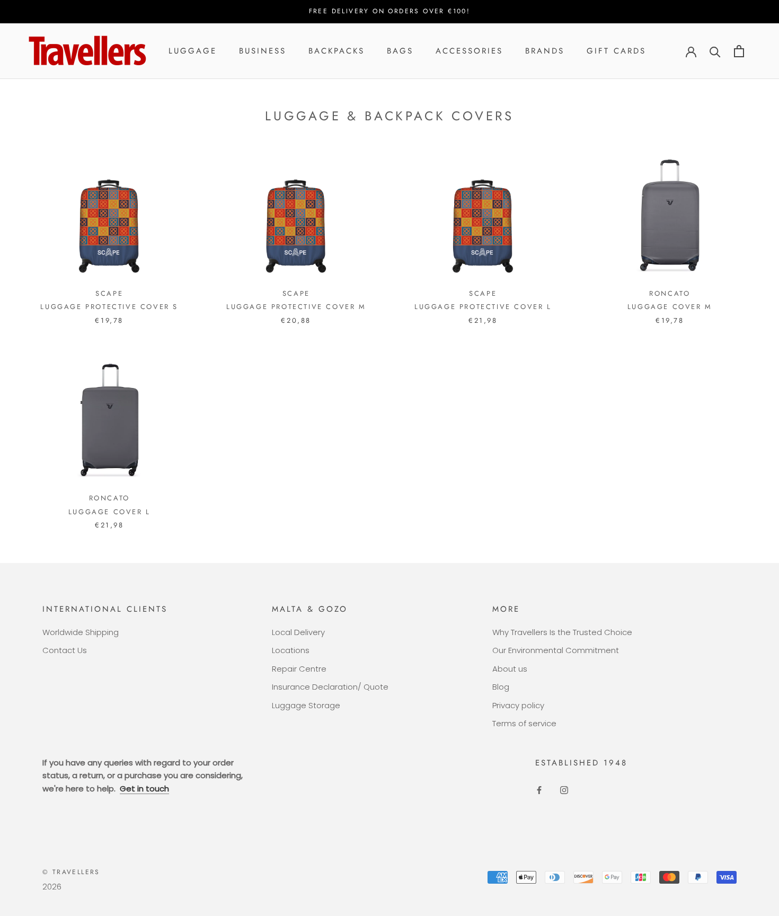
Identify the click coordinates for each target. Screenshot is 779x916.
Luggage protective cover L (483, 307)
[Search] (715, 51)
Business (262, 51)
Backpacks (336, 51)
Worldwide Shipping (80, 632)
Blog (500, 686)
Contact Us (64, 650)
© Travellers (71, 872)
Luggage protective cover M (296, 307)
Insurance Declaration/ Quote (330, 686)
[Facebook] (539, 789)
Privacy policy (518, 705)
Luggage (193, 51)
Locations (290, 650)
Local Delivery (298, 632)
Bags (400, 51)
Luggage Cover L (109, 512)
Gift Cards (616, 51)
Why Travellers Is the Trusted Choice (562, 632)
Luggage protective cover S (109, 307)
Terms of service (524, 723)
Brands (544, 51)
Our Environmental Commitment (555, 650)
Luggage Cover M (669, 307)
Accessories (469, 51)
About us (509, 668)
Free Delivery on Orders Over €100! (390, 11)
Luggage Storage (306, 705)
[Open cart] (739, 51)
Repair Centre (299, 668)
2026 (51, 886)
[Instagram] (564, 789)
